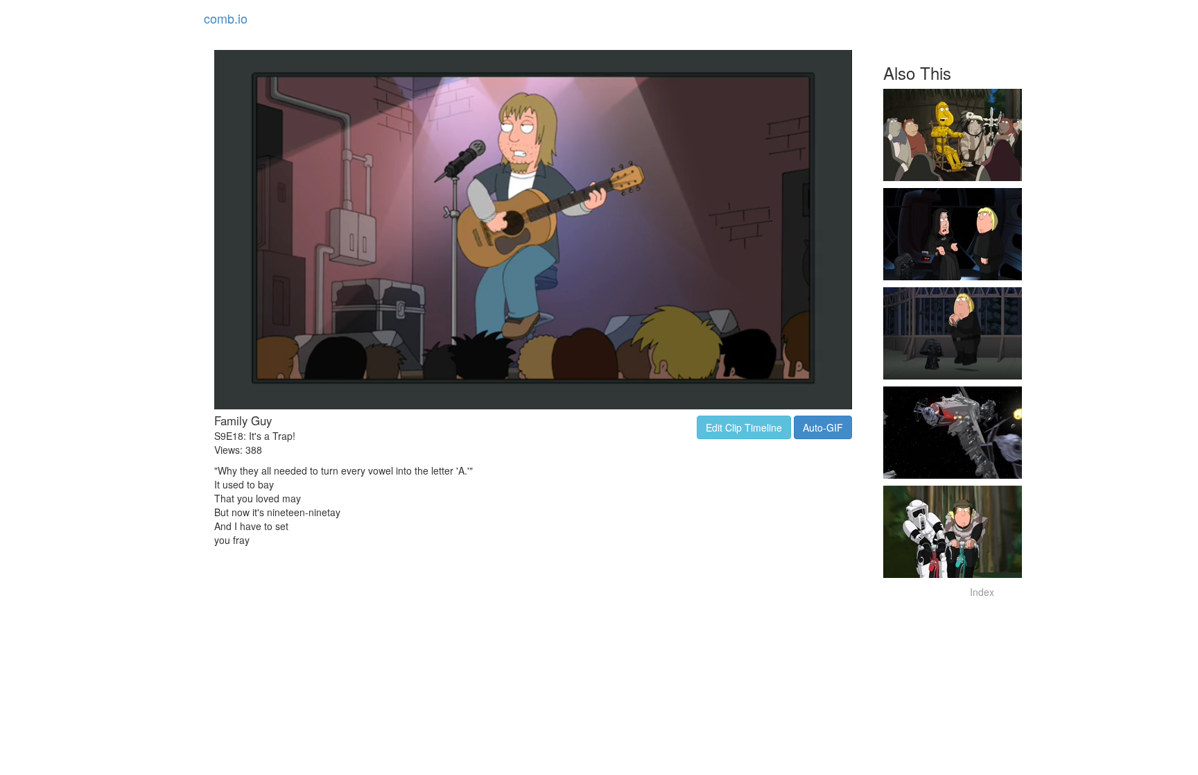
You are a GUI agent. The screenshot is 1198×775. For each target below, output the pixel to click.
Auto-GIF (823, 427)
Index (982, 592)
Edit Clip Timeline (744, 427)
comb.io (226, 18)
